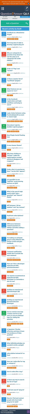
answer (9, 165)
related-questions (11, 233)
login (13, 109)
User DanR (5, 16)
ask (16, 233)
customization (10, 406)
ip (13, 175)
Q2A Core (21, 63)
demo (8, 3)
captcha (12, 131)
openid (12, 121)
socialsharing (10, 187)
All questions (5, 18)
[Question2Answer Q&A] (15, 13)
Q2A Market (10, 411)
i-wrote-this (10, 175)
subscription (10, 367)
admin (21, 323)
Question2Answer (10, 412)
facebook (9, 109)
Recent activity (25, 16)
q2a (8, 95)
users (21, 121)
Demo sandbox (12, 410)
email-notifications (16, 259)
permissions (13, 323)
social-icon (18, 141)
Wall (15, 16)
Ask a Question (12, 23)
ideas (15, 367)
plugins (9, 38)
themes (9, 149)
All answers (15, 18)
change (9, 325)
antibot (17, 131)
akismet (12, 247)
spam (9, 247)
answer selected (10, 73)
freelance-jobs (10, 271)
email (13, 38)
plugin (16, 38)
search (9, 201)
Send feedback (5, 410)
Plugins (20, 37)
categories (9, 64)
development (10, 285)
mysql (16, 307)
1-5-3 (11, 95)
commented (9, 37)
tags (18, 323)
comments (9, 259)
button (15, 187)
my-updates (10, 211)
